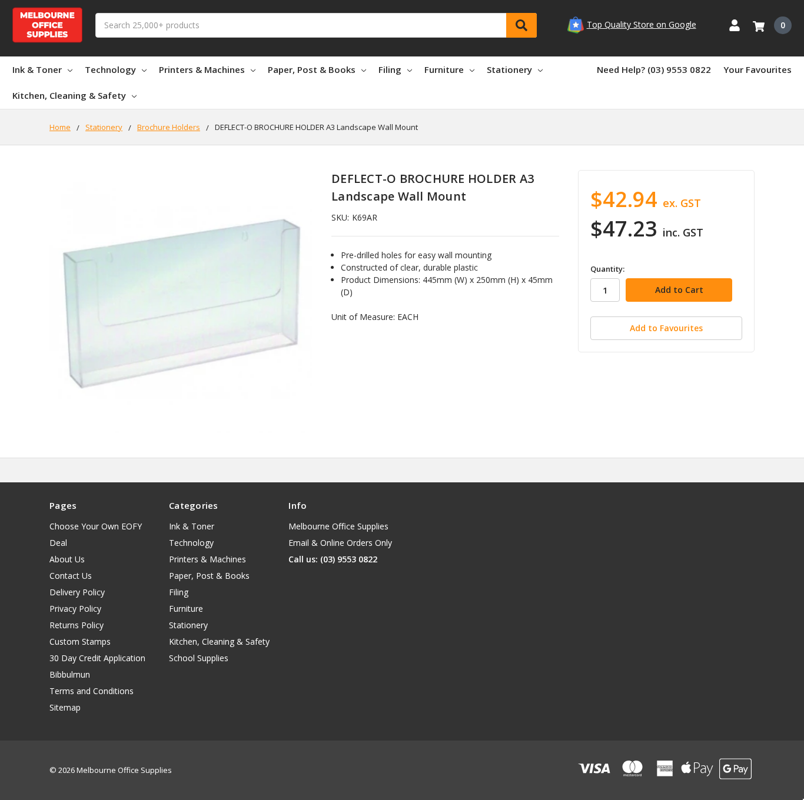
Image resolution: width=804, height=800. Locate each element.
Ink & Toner (37, 69)
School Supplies (198, 658)
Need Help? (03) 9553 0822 (654, 69)
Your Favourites (757, 69)
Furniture (444, 69)
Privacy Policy (75, 608)
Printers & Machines (202, 69)
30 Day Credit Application (97, 658)
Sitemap (65, 707)
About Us (67, 559)
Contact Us (70, 575)
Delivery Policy (77, 592)
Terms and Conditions (91, 690)
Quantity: (607, 269)
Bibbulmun (69, 674)
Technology (110, 69)
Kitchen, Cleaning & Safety (69, 95)
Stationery (509, 69)
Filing (389, 69)
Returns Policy (76, 625)
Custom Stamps (80, 641)
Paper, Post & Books (312, 69)
